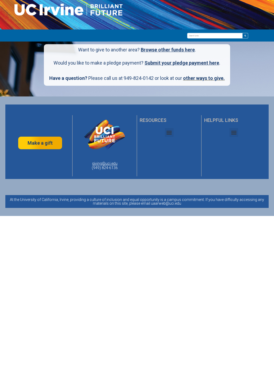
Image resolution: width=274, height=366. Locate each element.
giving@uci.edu (104, 163)
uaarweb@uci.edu (166, 203)
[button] (169, 132)
